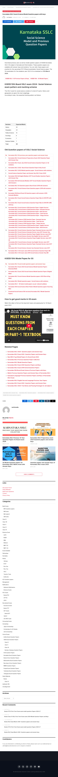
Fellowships (5, 553)
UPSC (5, 600)
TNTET (5, 616)
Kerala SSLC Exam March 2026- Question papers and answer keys (21, 721)
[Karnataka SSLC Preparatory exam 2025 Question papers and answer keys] (42, 429)
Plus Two (6, 569)
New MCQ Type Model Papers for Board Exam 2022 (23, 357)
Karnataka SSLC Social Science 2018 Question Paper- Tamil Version (28, 213)
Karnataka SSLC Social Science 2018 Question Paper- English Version (28, 207)
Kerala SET (7, 613)
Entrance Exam (6, 532)
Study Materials (7, 489)
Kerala (4, 558)
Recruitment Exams (7, 603)
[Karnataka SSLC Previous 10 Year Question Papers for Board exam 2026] (15, 429)
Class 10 (7, 681)
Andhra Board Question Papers (11, 637)
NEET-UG (6, 548)
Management (6, 582)
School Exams (6, 634)
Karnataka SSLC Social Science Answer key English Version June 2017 (29, 242)
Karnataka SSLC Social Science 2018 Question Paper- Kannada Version (29, 209)
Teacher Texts (7, 574)
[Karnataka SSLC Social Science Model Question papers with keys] (29, 42)
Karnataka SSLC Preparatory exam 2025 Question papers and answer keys (41, 439)
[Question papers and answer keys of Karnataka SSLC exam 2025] (42, 453)
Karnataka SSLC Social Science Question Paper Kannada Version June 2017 (30, 230)
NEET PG (6, 545)
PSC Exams (5, 592)
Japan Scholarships (8, 626)
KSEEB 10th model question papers (11, 395)
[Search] (33, 2)
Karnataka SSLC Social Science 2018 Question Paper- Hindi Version (27, 211)
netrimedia (9, 17)
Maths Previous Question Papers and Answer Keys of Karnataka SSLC (29, 373)
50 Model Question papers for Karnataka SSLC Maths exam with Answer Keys (14, 464)
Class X (4, 524)
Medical (6, 542)
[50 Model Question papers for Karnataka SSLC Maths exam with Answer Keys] (15, 453)
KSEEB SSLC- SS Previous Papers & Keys (17, 78)
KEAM (5, 537)
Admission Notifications (9, 587)
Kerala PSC (6, 595)
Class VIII (5, 522)
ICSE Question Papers (9, 652)
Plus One (6, 566)
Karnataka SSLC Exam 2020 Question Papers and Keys (24, 365)
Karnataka (5, 556)
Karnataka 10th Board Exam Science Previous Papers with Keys (27, 370)
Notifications (6, 584)
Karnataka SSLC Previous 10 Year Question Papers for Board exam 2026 (14, 439)
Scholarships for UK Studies (10, 629)
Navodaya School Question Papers (12, 663)
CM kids (6, 561)
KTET (5, 563)
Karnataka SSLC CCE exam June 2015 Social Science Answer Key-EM (28, 253)
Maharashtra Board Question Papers (13, 660)
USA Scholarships (8, 631)
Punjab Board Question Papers (11, 668)
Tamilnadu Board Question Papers (12, 671)
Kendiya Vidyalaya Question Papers (14, 650)
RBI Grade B (7, 514)
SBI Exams (6, 516)
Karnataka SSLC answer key (10, 392)
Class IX (4, 519)
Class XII (5, 529)
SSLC (5, 571)
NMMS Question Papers (9, 665)
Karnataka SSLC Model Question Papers (20, 362)
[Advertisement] (29, 109)
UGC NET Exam (7, 618)
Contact (5, 493)
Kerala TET (6, 608)
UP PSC (5, 597)
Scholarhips (5, 624)
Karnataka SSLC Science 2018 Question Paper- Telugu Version (27, 223)
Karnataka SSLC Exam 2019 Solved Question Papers (23, 367)
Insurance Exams (8, 605)
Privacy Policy (6, 495)
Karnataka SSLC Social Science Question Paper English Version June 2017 (29, 234)
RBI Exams (6, 511)
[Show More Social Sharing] (36, 21)
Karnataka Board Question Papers (11, 11)
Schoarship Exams (7, 621)
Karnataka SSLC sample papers (46, 392)
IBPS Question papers (9, 508)
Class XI (4, 527)
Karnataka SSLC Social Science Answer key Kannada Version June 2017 (29, 248)
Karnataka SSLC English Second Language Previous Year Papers (27, 380)
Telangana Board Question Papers (12, 673)
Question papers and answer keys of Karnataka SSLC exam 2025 (42, 463)
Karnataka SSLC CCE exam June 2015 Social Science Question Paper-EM (29, 251)
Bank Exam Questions (8, 491)
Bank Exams (6, 506)
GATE (5, 535)
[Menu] (25, 2)
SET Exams (6, 610)
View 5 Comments (29, 474)
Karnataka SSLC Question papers (27, 392)
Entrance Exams (7, 590)
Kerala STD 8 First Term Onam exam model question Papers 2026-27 (22, 711)
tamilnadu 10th (6, 684)
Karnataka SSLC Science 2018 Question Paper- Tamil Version (26, 221)
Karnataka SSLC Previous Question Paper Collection (24, 359)
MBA (5, 540)
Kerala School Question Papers (11, 658)
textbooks (6, 576)
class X (6, 644)
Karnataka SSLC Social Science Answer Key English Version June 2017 (28, 236)
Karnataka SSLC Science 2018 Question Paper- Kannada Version (27, 219)
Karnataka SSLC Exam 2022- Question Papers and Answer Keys (27, 354)
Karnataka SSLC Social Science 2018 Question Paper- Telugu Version (29, 215)
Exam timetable (6, 550)
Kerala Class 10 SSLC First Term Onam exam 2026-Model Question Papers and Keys (26, 716)
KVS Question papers (8, 579)
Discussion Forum (7, 487)
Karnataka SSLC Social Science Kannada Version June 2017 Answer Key (29, 232)
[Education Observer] (28, 2)
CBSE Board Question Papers (11, 639)
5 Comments (26, 17)
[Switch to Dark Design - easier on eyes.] (31, 2)
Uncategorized (6, 686)
